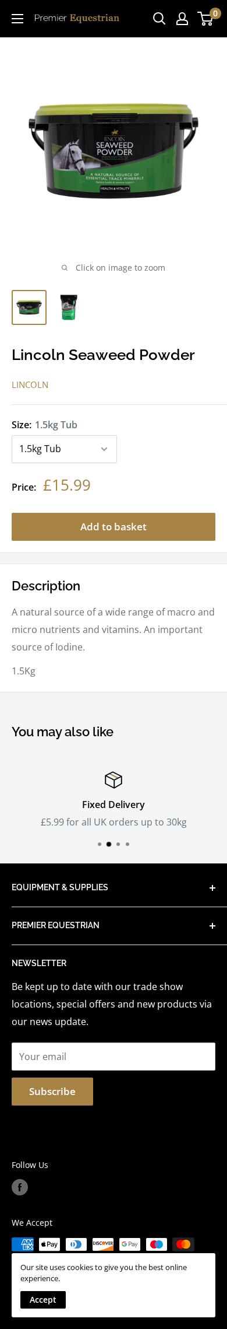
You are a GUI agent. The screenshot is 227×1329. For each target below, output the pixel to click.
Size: (44, 424)
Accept (43, 1299)
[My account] (182, 18)
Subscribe (52, 1091)
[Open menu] (17, 18)
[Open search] (159, 18)
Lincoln (30, 384)
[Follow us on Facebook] (20, 1187)
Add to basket (113, 526)
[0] (205, 19)
